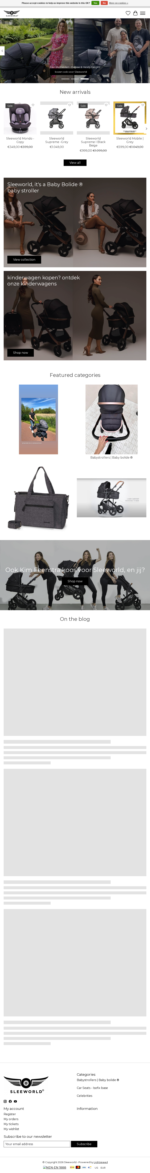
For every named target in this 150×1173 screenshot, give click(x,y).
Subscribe (84, 1144)
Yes (95, 3)
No (104, 3)
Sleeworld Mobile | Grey (130, 140)
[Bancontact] (89, 1167)
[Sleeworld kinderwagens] (12, 13)
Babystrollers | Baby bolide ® (111, 457)
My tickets (11, 1124)
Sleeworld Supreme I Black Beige (93, 142)
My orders (11, 1119)
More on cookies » (118, 3)
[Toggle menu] (142, 13)
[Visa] (84, 1167)
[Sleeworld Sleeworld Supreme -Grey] (56, 118)
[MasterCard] (78, 1167)
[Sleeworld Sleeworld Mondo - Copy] (20, 118)
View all (75, 162)
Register (10, 1114)
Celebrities (84, 1096)
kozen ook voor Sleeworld (71, 71)
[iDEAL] (72, 1167)
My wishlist (11, 1129)
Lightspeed (101, 1162)
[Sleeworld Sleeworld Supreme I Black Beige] (93, 118)
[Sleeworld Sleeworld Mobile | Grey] (129, 118)
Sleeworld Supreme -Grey (56, 140)
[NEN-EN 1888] (54, 1167)
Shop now (75, 581)
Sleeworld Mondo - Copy (20, 140)
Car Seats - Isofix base (92, 1088)
